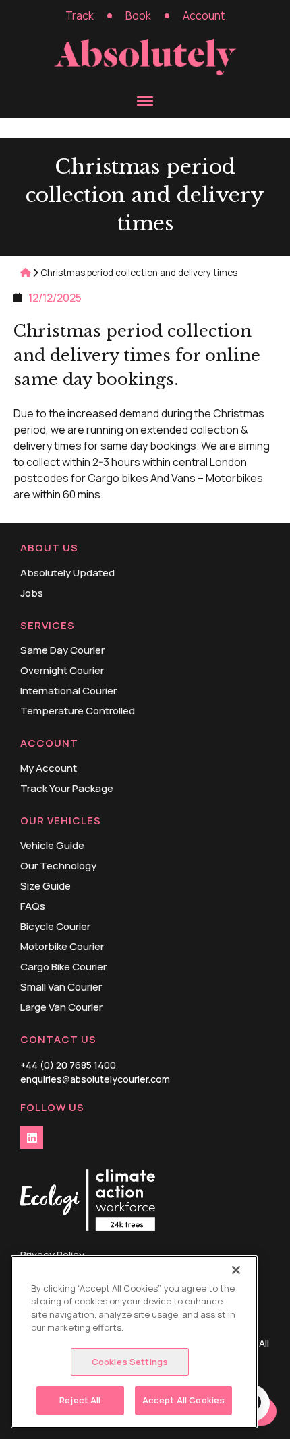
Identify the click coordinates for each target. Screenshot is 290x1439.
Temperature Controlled (77, 711)
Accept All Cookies (183, 1400)
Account (204, 15)
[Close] (236, 1270)
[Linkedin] (31, 1137)
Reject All (79, 1400)
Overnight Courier (62, 670)
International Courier (68, 691)
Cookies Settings (130, 1362)
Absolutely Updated (67, 573)
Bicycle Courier (55, 926)
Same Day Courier (62, 650)
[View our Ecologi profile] (87, 1201)
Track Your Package (66, 788)
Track (79, 15)
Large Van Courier (61, 1007)
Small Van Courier (61, 987)
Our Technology (58, 866)
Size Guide (45, 886)
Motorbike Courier (62, 946)
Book (138, 15)
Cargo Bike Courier (63, 967)
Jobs (31, 593)
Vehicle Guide (52, 845)
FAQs (32, 906)
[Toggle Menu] (145, 100)
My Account (48, 768)
